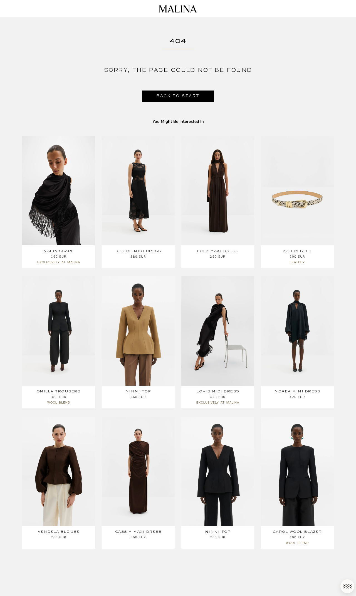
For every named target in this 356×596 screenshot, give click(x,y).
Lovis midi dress (218, 391)
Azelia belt (297, 251)
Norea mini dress (297, 391)
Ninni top (138, 391)
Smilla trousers (59, 391)
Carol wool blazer (297, 532)
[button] (347, 586)
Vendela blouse (59, 532)
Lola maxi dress (218, 251)
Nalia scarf (58, 251)
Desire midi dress (138, 251)
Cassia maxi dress (138, 532)
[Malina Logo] (178, 9)
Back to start (178, 96)
